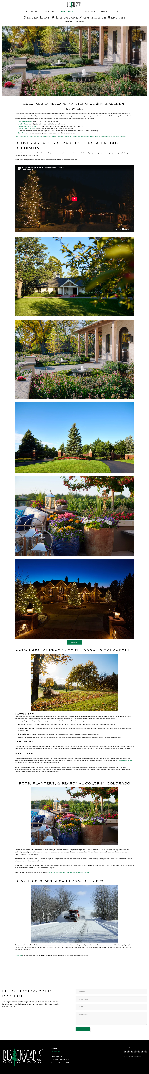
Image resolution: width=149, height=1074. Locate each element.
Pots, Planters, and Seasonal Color (29, 126)
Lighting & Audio (87, 12)
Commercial (49, 12)
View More (74, 642)
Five (128, 1056)
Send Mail (83, 1029)
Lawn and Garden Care (25, 121)
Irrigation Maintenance (25, 124)
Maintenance (67, 12)
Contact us (18, 955)
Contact (119, 12)
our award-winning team (125, 760)
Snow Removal (22, 133)
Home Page (68, 21)
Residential (31, 12)
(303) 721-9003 (56, 1051)
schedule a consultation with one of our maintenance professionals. (68, 872)
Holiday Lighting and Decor (26, 128)
